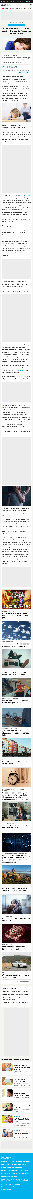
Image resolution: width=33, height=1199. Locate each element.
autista (4, 407)
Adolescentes (5, 1176)
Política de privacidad (15, 1184)
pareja (27, 1179)
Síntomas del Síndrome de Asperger (22, 1106)
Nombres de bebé (11, 1164)
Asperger (27, 195)
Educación (17, 1064)
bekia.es (3, 1179)
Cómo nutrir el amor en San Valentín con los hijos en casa (22, 1119)
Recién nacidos (13, 1170)
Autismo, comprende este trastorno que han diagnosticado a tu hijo (22, 1093)
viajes (26, 1180)
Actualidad (9, 1)
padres (23, 1179)
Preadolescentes (24, 1173)
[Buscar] (27, 5)
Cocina (23, 1)
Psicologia (20, 22)
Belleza (19, 1)
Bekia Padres (13, 22)
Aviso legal (4, 1184)
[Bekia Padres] (6, 5)
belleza (13, 1179)
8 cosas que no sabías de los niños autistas (22, 1080)
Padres (28, 1)
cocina (18, 1179)
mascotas (4, 1180)
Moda (14, 1)
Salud (12, 1161)
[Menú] (31, 5)
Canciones (10, 1167)
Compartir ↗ (27, 72)
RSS (14, 1187)
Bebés (22, 1170)
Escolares (14, 1173)
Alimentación (5, 1161)
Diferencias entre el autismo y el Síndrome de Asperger (22, 1067)
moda (8, 1179)
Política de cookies (6, 1187)
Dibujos (3, 1167)
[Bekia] (3, 1)
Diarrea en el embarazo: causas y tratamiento (15, 991)
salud (9, 1180)
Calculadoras (22, 1164)
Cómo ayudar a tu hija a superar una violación (21, 1132)
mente (21, 370)
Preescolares (5, 1173)
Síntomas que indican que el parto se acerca (15, 994)
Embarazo (4, 1170)
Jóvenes (14, 1176)
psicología (15, 1180)
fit (23, 1180)
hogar (20, 1180)
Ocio (2, 1164)
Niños (26, 1170)
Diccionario (18, 1167)
